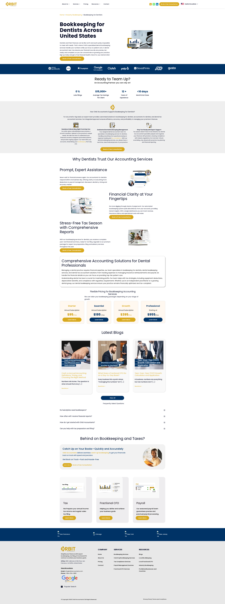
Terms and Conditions (159, 599)
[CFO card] (109, 478)
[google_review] (69, 575)
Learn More (67, 465)
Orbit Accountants (70, 453)
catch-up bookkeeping (100, 453)
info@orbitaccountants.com (72, 571)
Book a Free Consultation (82, 465)
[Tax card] (73, 478)
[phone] (150, 4)
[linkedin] (157, 4)
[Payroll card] (146, 478)
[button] (113, 586)
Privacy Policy (147, 599)
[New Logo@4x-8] (11, 3)
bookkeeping (82, 142)
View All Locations (67, 568)
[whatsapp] (154, 4)
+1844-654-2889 (68, 573)
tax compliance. (116, 138)
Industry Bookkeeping (74, 15)
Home (62, 15)
